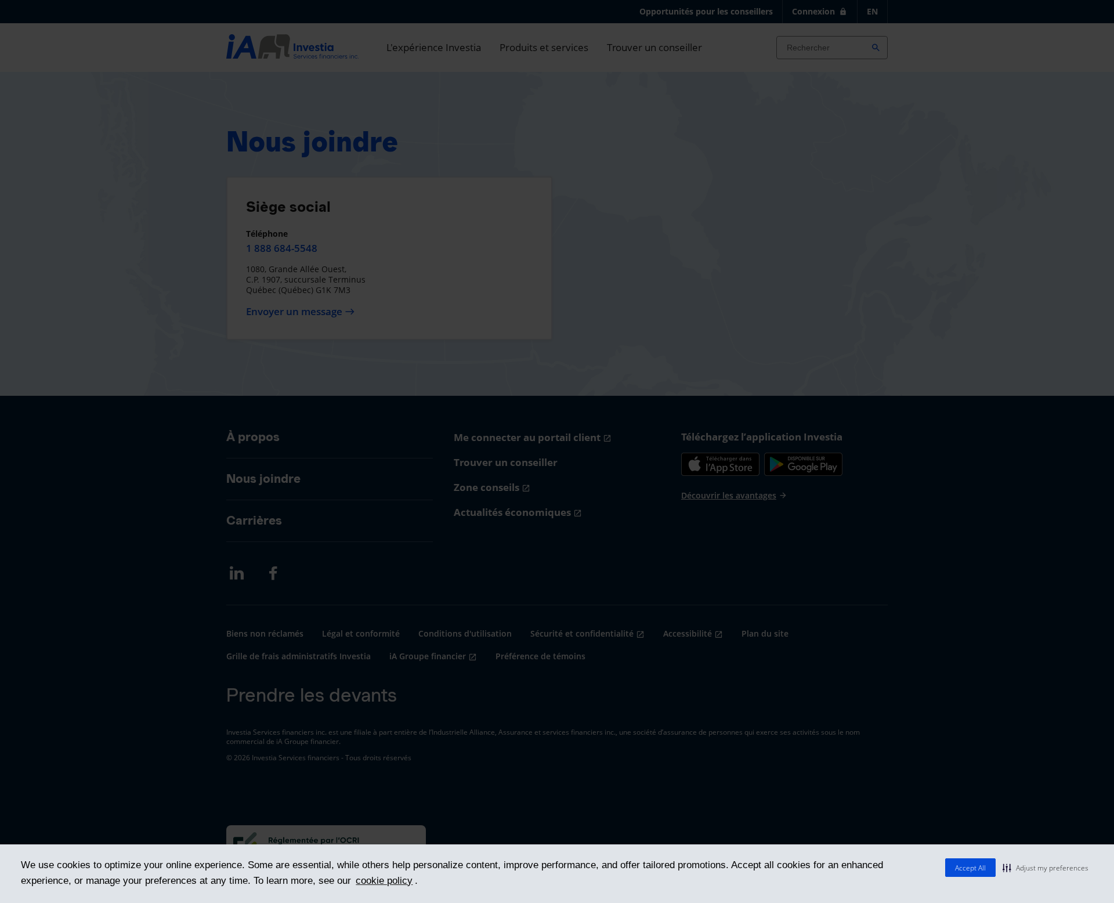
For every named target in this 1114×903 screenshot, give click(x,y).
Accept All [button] (970, 868)
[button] (1045, 867)
